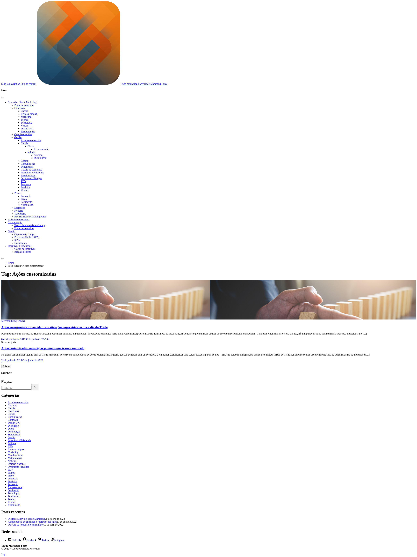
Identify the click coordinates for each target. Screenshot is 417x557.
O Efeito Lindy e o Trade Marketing (26, 518)
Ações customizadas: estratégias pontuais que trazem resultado (42, 348)
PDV (23, 181)
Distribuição (40, 157)
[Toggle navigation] (2, 258)
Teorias (24, 119)
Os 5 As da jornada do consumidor (25, 524)
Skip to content (28, 83)
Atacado (38, 155)
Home (11, 262)
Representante (41, 149)
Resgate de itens (22, 251)
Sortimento (26, 202)
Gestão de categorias (31, 169)
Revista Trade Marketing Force (30, 216)
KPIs (17, 240)
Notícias (18, 210)
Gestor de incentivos (24, 248)
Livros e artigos (29, 113)
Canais (24, 111)
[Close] (2, 97)
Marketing (26, 116)
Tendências (20, 213)
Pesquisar (6, 382)
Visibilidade (27, 204)
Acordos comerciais (31, 140)
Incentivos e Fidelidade (20, 246)
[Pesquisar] (34, 387)
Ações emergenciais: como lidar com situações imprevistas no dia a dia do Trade (54, 327)
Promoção (26, 196)
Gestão (18, 137)
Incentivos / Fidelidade (32, 172)
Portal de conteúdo (24, 105)
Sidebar (6, 366)
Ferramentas (27, 166)
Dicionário (19, 207)
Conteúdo (13, 419)
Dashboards (20, 243)
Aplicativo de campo (18, 219)
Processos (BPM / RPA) (26, 237)
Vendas (24, 125)
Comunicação (28, 163)
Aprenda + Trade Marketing (22, 102)
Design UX (27, 128)
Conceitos (19, 108)
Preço (24, 199)
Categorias (13, 411)
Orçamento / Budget (31, 178)
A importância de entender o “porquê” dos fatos (32, 521)
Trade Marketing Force (132, 83)
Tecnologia (26, 122)
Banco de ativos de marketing (29, 225)
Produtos (25, 187)
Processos (26, 184)
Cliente (24, 160)
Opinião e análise (23, 134)
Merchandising (28, 175)
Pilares (17, 193)
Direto (30, 146)
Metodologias (28, 131)
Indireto (31, 152)
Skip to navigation (10, 83)
